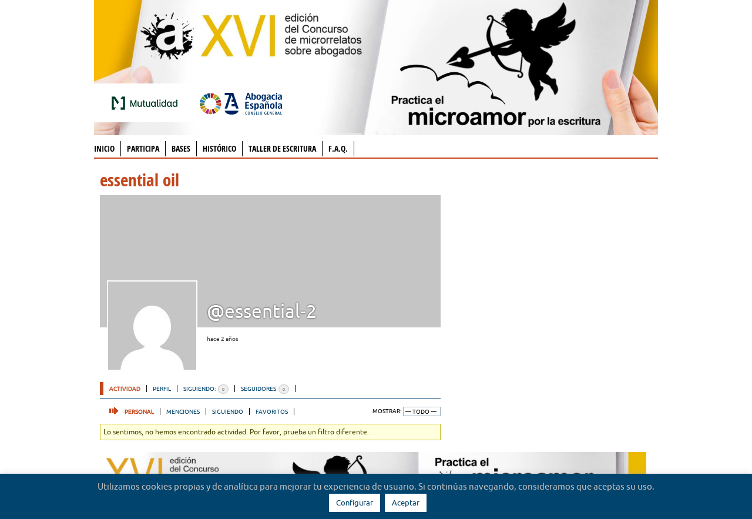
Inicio (104, 148)
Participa (143, 148)
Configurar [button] (354, 502)
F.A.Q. (338, 148)
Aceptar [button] (405, 502)
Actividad (124, 388)
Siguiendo (227, 411)
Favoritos (272, 411)
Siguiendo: (203, 388)
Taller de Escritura (282, 148)
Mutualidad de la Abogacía (147, 102)
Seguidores (263, 388)
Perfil (162, 388)
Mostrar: (386, 411)
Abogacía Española (241, 102)
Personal (139, 411)
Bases (181, 148)
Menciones (183, 411)
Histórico (219, 148)
